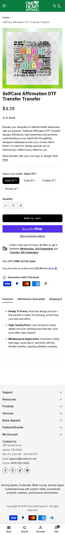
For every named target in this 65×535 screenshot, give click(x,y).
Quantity (7, 198)
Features (7, 299)
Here (5, 159)
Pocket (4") (11, 188)
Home (5, 17)
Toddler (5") (49, 180)
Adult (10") (11, 180)
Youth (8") (29, 180)
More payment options (32, 236)
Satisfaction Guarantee (31, 299)
